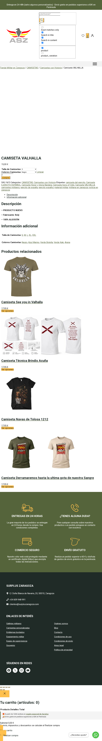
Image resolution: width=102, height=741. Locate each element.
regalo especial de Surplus (37, 714)
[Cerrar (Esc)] (9, 687)
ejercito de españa (29, 187)
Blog (56, 628)
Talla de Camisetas (11, 169)
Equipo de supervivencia (16, 641)
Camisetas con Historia (51, 68)
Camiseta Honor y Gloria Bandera (37, 185)
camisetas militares (10, 187)
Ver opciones (7, 311)
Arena (67, 242)
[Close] (4, 693)
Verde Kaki (59, 242)
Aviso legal (59, 645)
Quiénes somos (61, 623)
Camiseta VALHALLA (85, 185)
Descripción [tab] (12, 194)
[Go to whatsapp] (95, 735)
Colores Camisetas (11, 172)
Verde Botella (46, 242)
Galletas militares (13, 623)
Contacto (58, 632)
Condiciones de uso (63, 636)
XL (30, 235)
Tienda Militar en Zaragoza (12, 68)
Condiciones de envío (63, 641)
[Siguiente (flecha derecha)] (4, 689)
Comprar (5, 178)
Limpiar (40, 172)
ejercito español (46, 187)
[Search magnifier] (41, 20)
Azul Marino (33, 242)
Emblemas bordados (15, 632)
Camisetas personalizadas (18, 628)
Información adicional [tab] (16, 197)
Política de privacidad (63, 650)
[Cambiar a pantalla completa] (4, 687)
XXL (34, 235)
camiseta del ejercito (75, 182)
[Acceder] (92, 35)
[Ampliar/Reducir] (1, 687)
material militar (61, 187)
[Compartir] (6, 687)
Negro (24, 242)
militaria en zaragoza (78, 187)
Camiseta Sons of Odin (63, 185)
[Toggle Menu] (95, 64)
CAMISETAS (32, 68)
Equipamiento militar (15, 636)
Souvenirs (10, 645)
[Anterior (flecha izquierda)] (1, 689)
